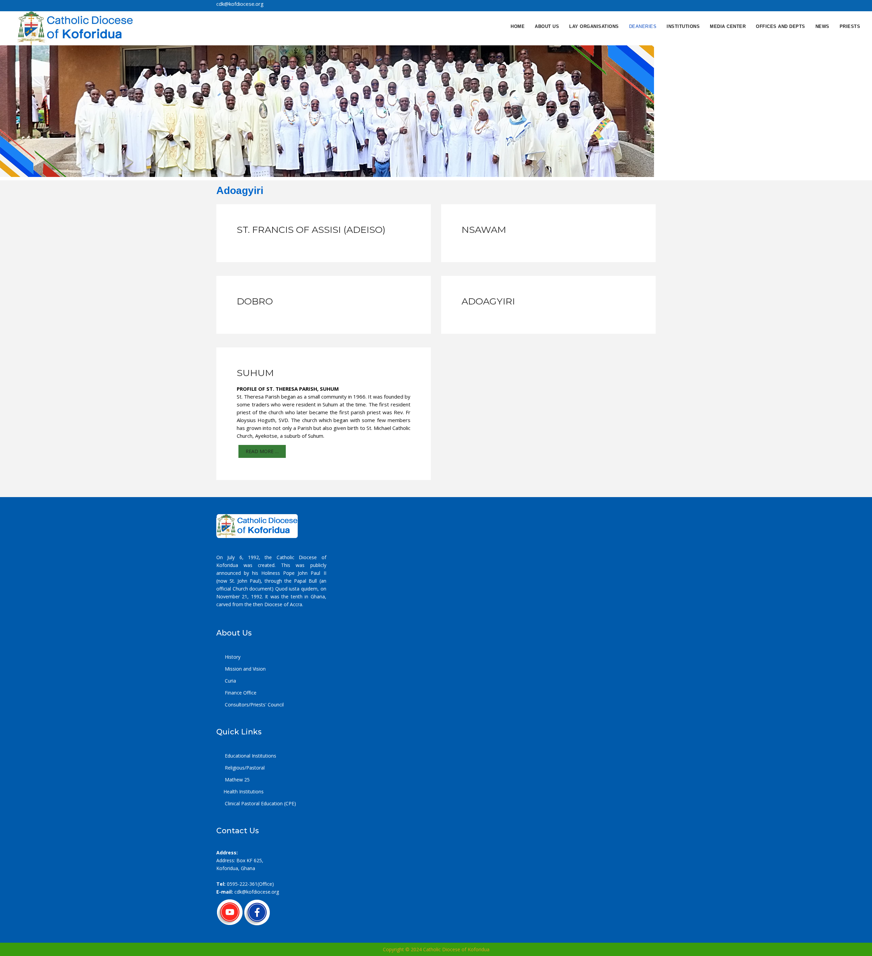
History (231, 657)
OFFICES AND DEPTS (780, 26)
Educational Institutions (249, 755)
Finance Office (239, 692)
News (822, 26)
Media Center (728, 26)
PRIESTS (850, 26)
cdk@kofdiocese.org (256, 891)
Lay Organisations (594, 26)
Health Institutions (243, 791)
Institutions (683, 26)
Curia (229, 680)
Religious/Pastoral (244, 767)
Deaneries (643, 26)
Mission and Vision (244, 669)
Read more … (262, 451)
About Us (547, 26)
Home (518, 26)
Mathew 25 (236, 779)
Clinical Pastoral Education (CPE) (259, 803)
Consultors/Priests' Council (253, 704)
